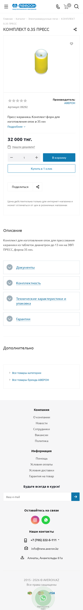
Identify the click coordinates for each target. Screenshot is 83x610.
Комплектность (28, 283)
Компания (41, 410)
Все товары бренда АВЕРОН (30, 380)
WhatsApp (46, 520)
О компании (41, 417)
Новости (41, 423)
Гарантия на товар (41, 476)
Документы (25, 267)
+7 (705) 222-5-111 (44, 540)
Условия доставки (41, 470)
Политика (41, 441)
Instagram (35, 520)
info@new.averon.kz (45, 548)
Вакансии (41, 435)
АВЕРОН (69, 103)
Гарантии (23, 319)
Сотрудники (41, 429)
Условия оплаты (41, 464)
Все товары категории (26, 373)
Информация (41, 451)
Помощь (41, 458)
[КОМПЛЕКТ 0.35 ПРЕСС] (41, 62)
